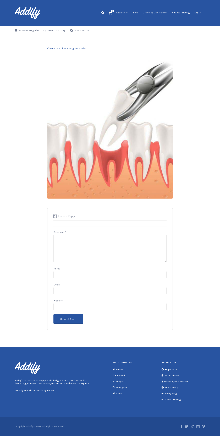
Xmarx (50, 390)
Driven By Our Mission (155, 12)
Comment (59, 232)
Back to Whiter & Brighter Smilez (67, 48)
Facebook (119, 375)
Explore (120, 12)
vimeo (203, 426)
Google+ (120, 381)
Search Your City (56, 30)
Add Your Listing (181, 12)
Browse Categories (28, 30)
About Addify (172, 387)
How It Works (81, 30)
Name (56, 268)
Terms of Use (171, 375)
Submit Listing (172, 399)
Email (56, 284)
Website (58, 300)
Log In (197, 12)
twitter (186, 426)
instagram (198, 426)
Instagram (122, 387)
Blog (135, 12)
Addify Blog (170, 393)
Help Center (171, 369)
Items (110, 13)
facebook (181, 426)
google (192, 426)
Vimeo (119, 393)
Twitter (120, 369)
